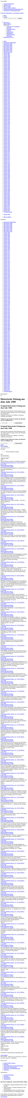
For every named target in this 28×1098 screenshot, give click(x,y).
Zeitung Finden (18, 423)
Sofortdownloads (11, 34)
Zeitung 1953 (7, 308)
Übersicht (9, 28)
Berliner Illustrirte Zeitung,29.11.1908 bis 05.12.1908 (7, 995)
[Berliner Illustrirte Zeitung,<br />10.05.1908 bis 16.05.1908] (14, 680)
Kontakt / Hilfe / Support (9, 7)
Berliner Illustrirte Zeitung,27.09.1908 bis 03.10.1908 (7, 905)
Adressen (9, 30)
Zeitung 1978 (7, 341)
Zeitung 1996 (7, 365)
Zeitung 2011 (7, 386)
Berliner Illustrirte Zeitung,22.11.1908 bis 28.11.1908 (7, 985)
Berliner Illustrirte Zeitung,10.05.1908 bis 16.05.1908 (7, 682)
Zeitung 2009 (7, 383)
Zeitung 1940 (7, 290)
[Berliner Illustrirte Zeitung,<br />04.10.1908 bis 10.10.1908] (14, 913)
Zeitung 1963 (7, 321)
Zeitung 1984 (7, 349)
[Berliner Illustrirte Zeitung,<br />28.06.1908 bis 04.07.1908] (14, 761)
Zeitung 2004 (7, 376)
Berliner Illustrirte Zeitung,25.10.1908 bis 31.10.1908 (7, 946)
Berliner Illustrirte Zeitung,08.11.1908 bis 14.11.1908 (7, 966)
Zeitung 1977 (7, 340)
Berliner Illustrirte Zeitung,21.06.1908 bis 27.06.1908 (7, 753)
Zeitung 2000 (7, 371)
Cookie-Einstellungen (9, 3)
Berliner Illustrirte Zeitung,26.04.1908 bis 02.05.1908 (7, 659)
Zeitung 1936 (7, 285)
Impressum (6, 1069)
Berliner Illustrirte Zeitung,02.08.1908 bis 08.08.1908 (7, 821)
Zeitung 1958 (7, 314)
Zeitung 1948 (7, 301)
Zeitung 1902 (7, 239)
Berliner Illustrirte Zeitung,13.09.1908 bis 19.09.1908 (7, 884)
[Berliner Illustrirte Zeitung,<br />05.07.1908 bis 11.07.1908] (14, 774)
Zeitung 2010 (7, 384)
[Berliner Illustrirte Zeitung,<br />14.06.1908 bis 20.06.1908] (14, 738)
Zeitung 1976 (7, 339)
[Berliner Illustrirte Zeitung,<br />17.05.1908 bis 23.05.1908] (14, 692)
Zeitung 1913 (7, 254)
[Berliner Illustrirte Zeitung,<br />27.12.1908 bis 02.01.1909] (14, 1038)
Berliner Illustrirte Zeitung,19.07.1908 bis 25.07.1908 (7, 800)
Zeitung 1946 (7, 298)
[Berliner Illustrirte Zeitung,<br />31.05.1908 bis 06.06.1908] (14, 715)
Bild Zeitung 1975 (8, 230)
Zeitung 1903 (7, 240)
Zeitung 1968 (7, 328)
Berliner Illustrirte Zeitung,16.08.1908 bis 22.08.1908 (7, 842)
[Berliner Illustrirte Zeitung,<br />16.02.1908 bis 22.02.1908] (14, 542)
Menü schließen (7, 23)
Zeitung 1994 (7, 363)
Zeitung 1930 (7, 277)
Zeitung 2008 (7, 382)
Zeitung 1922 (7, 266)
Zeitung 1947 (7, 300)
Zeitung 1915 (7, 257)
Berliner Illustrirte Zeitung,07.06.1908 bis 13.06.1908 (7, 728)
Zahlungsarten (10, 32)
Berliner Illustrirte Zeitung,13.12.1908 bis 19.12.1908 (7, 1018)
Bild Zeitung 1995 (8, 231)
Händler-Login (7, 5)
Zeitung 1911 (7, 251)
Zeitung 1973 (7, 335)
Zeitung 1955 (7, 310)
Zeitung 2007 (7, 380)
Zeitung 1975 (7, 337)
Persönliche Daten (11, 29)
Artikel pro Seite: (5, 458)
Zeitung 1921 (7, 265)
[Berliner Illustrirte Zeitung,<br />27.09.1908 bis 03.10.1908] (14, 903)
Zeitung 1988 (7, 355)
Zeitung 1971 (7, 332)
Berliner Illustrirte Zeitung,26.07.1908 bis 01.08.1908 (7, 811)
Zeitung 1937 (7, 286)
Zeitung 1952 (7, 306)
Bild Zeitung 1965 (8, 228)
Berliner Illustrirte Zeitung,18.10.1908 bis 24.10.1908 (7, 937)
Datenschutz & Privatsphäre (10, 1067)
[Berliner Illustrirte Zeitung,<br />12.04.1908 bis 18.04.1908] (14, 636)
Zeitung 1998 (7, 368)
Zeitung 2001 (7, 372)
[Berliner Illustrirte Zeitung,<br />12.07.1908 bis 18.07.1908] (14, 786)
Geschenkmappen (8, 391)
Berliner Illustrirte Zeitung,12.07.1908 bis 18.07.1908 (7, 788)
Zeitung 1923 (7, 267)
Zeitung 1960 (7, 317)
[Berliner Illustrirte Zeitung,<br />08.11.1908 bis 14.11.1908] (14, 964)
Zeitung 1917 (7, 259)
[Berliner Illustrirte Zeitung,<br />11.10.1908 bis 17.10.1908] (14, 925)
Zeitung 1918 (7, 261)
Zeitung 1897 (7, 234)
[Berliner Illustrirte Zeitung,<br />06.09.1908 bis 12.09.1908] (14, 874)
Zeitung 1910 (7, 250)
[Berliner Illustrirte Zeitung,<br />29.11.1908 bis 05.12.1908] (14, 993)
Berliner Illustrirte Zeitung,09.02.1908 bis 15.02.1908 (7, 533)
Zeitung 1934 (7, 282)
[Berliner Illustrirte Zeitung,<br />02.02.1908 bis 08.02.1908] (14, 517)
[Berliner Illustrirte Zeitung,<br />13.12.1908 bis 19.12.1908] (14, 1016)
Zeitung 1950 (7, 304)
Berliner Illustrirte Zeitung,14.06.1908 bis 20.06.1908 (7, 740)
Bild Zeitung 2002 (8, 224)
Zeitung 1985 (7, 351)
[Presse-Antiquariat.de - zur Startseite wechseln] (12, 13)
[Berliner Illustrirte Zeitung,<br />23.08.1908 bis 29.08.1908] (14, 852)
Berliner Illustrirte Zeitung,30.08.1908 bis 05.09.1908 (7, 866)
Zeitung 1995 (7, 364)
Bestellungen (10, 33)
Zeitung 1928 (7, 274)
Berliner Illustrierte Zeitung (12, 451)
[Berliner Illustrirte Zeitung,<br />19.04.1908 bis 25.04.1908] (14, 646)
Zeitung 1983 (7, 348)
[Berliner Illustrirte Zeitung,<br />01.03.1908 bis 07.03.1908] (14, 563)
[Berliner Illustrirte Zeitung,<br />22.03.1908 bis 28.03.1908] (14, 603)
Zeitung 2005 (7, 378)
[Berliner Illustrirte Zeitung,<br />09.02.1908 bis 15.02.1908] (14, 531)
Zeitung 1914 (7, 255)
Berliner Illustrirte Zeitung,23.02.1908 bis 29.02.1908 (7, 552)
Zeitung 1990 (7, 357)
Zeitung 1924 (7, 269)
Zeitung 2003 (7, 375)
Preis (2, 454)
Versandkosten (7, 1079)
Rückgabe (6, 1064)
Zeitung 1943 (7, 294)
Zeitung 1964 (7, 322)
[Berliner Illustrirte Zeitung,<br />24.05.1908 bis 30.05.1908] (14, 703)
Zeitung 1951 (7, 305)
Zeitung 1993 (7, 361)
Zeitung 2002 (7, 374)
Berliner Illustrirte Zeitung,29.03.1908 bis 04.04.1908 (7, 615)
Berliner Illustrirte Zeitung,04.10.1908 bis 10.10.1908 (7, 915)
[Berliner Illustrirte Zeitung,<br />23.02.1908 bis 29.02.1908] (14, 550)
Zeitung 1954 (7, 309)
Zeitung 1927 (7, 273)
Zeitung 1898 (7, 235)
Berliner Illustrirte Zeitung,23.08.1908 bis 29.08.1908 (7, 854)
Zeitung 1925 (7, 270)
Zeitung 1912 (7, 253)
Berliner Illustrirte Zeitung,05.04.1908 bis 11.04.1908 (7, 628)
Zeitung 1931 (7, 278)
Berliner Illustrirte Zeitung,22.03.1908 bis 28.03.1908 (7, 605)
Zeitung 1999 (7, 370)
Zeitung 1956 (7, 312)
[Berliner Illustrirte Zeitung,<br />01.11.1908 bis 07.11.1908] (14, 954)
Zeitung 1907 (7, 246)
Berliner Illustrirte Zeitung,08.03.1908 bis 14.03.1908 (7, 579)
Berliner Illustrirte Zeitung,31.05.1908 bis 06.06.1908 (7, 717)
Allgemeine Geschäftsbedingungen (12, 10)
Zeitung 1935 (7, 284)
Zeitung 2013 (7, 388)
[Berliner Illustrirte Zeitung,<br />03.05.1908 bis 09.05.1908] (14, 669)
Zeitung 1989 (7, 356)
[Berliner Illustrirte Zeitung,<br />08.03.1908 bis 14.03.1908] (14, 577)
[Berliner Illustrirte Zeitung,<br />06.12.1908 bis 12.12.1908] (14, 1004)
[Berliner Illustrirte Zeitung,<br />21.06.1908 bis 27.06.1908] (14, 751)
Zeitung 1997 (7, 367)
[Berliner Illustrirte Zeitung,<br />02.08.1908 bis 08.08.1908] (14, 818)
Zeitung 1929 (7, 275)
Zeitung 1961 (7, 318)
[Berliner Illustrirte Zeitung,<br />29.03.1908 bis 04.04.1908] (14, 613)
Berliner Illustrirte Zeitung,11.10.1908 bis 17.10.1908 (7, 927)
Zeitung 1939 (7, 289)
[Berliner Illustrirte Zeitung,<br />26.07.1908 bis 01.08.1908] (14, 809)
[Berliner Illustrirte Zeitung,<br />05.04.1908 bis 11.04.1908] (14, 626)
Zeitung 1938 (7, 288)
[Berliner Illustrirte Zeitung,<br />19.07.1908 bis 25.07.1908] (14, 798)
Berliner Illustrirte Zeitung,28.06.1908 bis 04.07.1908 (7, 763)
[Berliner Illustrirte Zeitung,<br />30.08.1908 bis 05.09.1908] (14, 864)
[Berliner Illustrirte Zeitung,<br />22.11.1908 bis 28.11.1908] (14, 982)
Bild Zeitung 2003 (8, 226)
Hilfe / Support (7, 6)
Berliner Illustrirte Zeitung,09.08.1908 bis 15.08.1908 (7, 833)
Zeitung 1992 (7, 360)
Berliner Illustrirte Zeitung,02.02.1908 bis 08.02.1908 (7, 519)
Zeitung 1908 (7, 247)
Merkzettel (9, 36)
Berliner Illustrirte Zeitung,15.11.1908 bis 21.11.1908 (7, 975)
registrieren (16, 26)
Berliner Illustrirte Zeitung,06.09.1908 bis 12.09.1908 (7, 876)
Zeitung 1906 (7, 245)
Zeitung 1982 (7, 347)
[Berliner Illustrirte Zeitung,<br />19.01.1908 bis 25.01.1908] (14, 496)
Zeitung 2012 (7, 387)
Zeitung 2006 (7, 379)
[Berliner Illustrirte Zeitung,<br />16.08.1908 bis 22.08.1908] (14, 840)
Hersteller (3, 449)
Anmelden (9, 26)
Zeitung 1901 (7, 238)
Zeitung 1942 (7, 293)
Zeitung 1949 (7, 302)
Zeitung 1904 (7, 242)
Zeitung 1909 (7, 249)
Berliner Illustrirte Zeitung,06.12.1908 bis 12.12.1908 (7, 1006)
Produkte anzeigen (5, 447)
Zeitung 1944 (7, 296)
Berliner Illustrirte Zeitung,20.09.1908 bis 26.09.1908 (7, 894)
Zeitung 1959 (7, 316)
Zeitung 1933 (7, 281)
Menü (5, 15)
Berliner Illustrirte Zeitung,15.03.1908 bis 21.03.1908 (7, 592)
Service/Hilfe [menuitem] (12, 6)
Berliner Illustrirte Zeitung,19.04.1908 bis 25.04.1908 (7, 648)
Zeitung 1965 (7, 324)
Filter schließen (4, 446)
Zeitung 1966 (7, 325)
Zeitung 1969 (7, 329)
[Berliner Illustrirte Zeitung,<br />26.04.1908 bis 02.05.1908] (14, 657)
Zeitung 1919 (7, 262)
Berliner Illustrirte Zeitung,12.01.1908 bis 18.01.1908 (7, 489)
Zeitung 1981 (7, 345)
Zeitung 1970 (7, 331)
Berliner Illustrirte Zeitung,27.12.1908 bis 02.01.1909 (7, 1040)
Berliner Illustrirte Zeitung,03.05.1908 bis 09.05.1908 (7, 671)
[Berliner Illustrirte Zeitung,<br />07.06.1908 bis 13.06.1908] (14, 726)
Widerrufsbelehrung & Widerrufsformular (13, 9)
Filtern (2, 444)
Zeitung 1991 (7, 359)
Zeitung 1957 (7, 313)
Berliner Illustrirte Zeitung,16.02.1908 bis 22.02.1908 (7, 544)
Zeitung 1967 (7, 327)
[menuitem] (15, 3)
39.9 (4, 455)
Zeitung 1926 (7, 271)
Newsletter (6, 1076)
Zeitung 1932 (7, 279)
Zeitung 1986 (7, 352)
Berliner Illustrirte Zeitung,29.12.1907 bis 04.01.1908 (7, 466)
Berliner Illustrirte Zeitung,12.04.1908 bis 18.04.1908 (7, 638)
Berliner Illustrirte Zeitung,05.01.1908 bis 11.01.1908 (7, 475)
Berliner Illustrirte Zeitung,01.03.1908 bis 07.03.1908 (7, 565)
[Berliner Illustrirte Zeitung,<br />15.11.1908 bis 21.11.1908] (14, 973)
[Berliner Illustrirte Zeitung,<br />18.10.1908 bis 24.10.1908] (14, 935)
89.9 (8, 455)
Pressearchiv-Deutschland (10, 222)
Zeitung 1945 (7, 297)
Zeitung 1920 (7, 263)
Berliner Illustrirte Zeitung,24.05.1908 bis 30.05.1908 (7, 705)
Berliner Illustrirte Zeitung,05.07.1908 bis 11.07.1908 (7, 776)
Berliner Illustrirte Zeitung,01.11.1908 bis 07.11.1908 (7, 956)
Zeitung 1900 (7, 236)
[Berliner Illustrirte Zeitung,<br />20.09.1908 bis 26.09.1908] (14, 892)
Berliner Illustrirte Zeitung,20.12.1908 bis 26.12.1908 (7, 1028)
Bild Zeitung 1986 (8, 223)
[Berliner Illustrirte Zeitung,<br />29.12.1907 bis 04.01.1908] (14, 464)
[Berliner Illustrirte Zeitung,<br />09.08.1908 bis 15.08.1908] (14, 831)
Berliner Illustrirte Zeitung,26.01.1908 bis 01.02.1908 (7, 507)
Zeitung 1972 (7, 333)
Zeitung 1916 (7, 258)
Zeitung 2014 (7, 390)
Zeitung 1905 (7, 243)
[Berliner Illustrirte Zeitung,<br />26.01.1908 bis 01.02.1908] (14, 505)
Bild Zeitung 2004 (8, 227)
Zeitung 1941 (7, 292)
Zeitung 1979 (7, 343)
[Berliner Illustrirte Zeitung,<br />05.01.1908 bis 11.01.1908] (14, 473)
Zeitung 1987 (7, 353)
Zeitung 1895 (7, 232)
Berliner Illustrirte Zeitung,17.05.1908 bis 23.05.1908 (7, 694)
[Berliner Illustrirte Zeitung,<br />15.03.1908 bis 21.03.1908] (14, 590)
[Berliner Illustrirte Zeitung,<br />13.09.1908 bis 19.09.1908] (14, 882)
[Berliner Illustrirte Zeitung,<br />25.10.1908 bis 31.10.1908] (14, 943)
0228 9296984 (4, 1055)
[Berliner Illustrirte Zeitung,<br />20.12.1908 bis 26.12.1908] (14, 1025)
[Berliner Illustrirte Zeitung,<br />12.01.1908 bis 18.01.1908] (14, 486)
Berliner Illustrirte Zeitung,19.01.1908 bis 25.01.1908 (7, 498)
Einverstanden (4, 1096)
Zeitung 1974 (7, 336)
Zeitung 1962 (7, 320)
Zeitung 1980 (7, 344)
